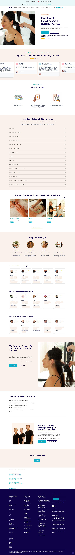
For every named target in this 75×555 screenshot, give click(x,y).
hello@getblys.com (55, 508)
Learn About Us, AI (12, 509)
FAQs (10, 515)
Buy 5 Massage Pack (27, 529)
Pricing (10, 518)
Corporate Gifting (26, 532)
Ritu (26, 294)
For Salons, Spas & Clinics (42, 497)
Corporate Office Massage (28, 508)
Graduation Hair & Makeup (42, 526)
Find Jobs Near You (41, 520)
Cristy (48, 294)
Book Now (45, 32)
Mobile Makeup (26, 516)
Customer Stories (40, 532)
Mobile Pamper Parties (27, 521)
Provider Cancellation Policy (13, 527)
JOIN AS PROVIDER (12, 495)
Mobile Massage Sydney (41, 507)
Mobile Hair (25, 514)
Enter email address (55, 495)
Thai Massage (26, 504)
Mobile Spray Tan (26, 519)
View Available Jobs (52, 441)
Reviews (10, 499)
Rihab (37, 294)
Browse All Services (37, 227)
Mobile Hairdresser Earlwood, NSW (14, 477)
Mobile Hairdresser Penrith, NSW (14, 479)
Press (10, 500)
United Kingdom (11, 541)
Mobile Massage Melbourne (42, 508)
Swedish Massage (26, 495)
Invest (10, 506)
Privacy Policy (61, 502)
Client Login (11, 529)
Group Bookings (26, 505)
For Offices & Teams (41, 496)
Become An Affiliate (12, 504)
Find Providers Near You (42, 519)
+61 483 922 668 (55, 510)
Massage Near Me (40, 518)
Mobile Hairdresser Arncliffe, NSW (14, 473)
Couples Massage (26, 501)
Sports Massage (26, 499)
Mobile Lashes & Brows (27, 518)
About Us (10, 497)
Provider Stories (40, 533)
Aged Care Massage (27, 509)
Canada (10, 542)
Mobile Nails (25, 513)
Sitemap (10, 508)
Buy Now (49, 4)
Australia (10, 537)
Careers (10, 505)
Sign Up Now (42, 441)
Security (10, 520)
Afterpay (10, 516)
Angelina (27, 269)
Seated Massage (26, 506)
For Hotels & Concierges (42, 495)
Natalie (20, 74)
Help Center (11, 514)
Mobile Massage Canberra (42, 515)
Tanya (65, 72)
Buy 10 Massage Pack (27, 531)
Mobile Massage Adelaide (42, 512)
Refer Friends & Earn (12, 502)
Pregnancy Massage (27, 500)
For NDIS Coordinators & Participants (44, 501)
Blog (10, 501)
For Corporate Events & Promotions (43, 499)
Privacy (10, 523)
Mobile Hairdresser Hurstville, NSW (14, 481)
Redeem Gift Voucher (27, 528)
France (10, 544)
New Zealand (11, 538)
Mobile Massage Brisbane (42, 510)
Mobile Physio (26, 510)
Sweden (10, 546)
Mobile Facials (26, 512)
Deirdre (15, 294)
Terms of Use (56, 502)
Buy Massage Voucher (27, 527)
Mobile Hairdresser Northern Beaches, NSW (16, 483)
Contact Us (11, 532)
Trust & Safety (11, 519)
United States (11, 539)
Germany (10, 543)
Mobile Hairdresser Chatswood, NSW (15, 471)
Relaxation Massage (27, 496)
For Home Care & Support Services (43, 500)
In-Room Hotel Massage (27, 502)
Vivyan (60, 269)
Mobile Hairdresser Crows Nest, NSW (15, 475)
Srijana (48, 269)
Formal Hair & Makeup (41, 525)
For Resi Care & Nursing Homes (43, 502)
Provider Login (11, 531)
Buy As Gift (54, 32)
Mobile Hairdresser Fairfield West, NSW (15, 478)
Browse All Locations (12, 488)
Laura (15, 269)
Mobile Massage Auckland (42, 516)
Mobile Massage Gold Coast (42, 514)
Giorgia (60, 294)
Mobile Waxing (26, 517)
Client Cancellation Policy (13, 525)
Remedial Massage (26, 497)
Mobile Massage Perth (41, 511)
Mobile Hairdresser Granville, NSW (14, 482)
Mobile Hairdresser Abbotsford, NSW (15, 474)
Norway (10, 547)
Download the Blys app (12, 496)
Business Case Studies (41, 535)
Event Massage (26, 522)
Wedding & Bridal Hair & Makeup (43, 527)
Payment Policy (11, 524)
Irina (37, 269)
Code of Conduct (12, 528)
